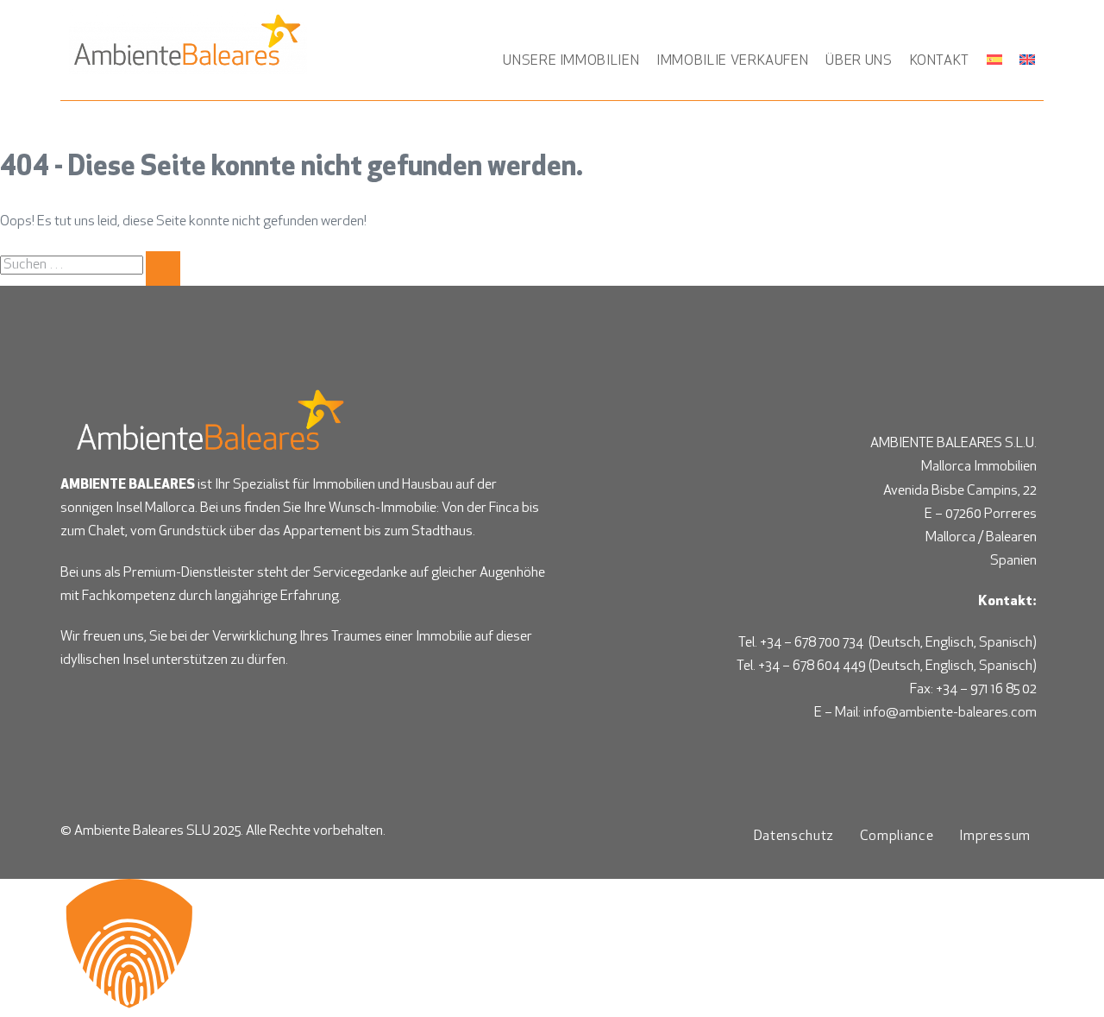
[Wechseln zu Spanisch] (994, 59)
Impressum (995, 836)
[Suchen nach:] (90, 265)
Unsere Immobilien (571, 61)
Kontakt (939, 61)
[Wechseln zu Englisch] (1027, 59)
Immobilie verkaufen (732, 61)
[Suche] (163, 268)
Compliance (896, 836)
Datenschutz (794, 836)
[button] (552, 948)
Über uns (858, 61)
